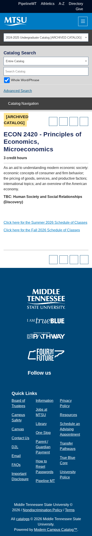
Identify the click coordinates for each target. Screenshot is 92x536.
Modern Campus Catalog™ (55, 530)
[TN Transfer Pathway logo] (46, 335)
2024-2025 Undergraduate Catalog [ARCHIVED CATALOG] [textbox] (44, 37)
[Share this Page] (63, 121)
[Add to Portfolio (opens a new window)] (53, 121)
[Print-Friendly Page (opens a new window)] (73, 121)
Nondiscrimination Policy (42, 510)
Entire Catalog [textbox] (15, 61)
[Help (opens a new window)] (84, 121)
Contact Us (20, 438)
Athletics (47, 4)
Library (41, 424)
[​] (54, 375)
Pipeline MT (45, 481)
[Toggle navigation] (83, 21)
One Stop (43, 433)
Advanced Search (18, 91)
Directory (76, 4)
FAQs (16, 465)
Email (16, 456)
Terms (70, 510)
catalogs (22, 519)
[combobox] (46, 37)
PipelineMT (27, 4)
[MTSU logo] (46, 298)
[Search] (85, 71)
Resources (68, 415)
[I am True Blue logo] (46, 320)
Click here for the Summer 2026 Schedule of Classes (45, 222)
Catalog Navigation (23, 103)
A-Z (62, 4)
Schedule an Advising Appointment (70, 429)
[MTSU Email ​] (86, 4)
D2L (15, 447)
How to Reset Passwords (44, 466)
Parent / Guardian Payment (43, 447)
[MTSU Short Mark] (15, 21)
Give (79, 9)
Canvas (18, 429)
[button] (86, 9)
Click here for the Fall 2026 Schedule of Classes (42, 230)
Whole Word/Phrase (25, 80)
